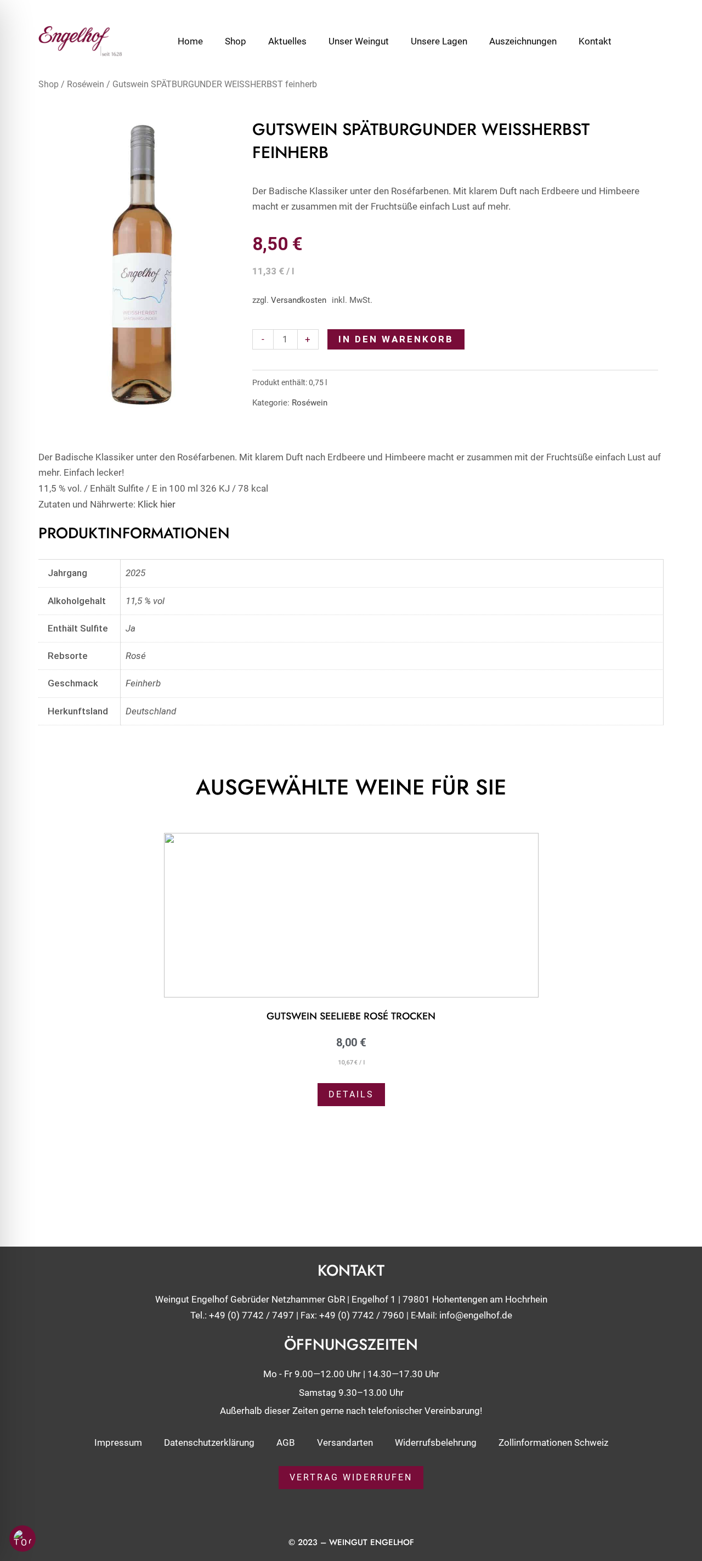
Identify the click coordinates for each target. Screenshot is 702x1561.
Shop (235, 41)
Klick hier (157, 504)
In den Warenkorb (396, 339)
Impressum (118, 1442)
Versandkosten (298, 300)
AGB (285, 1442)
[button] (43, 966)
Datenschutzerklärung (209, 1442)
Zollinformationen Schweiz (553, 1442)
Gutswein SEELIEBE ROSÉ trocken (351, 1016)
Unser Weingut (359, 41)
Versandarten (345, 1442)
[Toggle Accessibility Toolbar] (22, 1538)
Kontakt (595, 41)
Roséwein (85, 84)
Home (190, 41)
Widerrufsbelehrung (436, 1442)
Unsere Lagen (439, 41)
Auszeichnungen (523, 41)
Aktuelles (287, 41)
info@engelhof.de (475, 1315)
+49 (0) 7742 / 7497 (251, 1315)
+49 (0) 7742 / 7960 (361, 1315)
